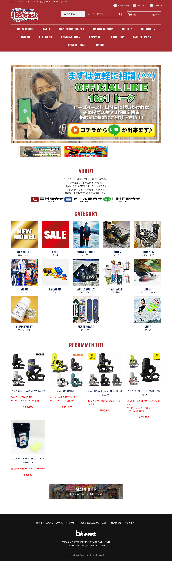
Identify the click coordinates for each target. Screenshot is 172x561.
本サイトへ (129, 522)
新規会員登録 (123, 5)
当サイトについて (44, 522)
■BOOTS (127, 28)
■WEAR (25, 37)
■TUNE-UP (117, 37)
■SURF (100, 45)
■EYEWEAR (45, 37)
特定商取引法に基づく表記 (93, 522)
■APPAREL (95, 37)
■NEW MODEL (25, 28)
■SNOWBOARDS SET (71, 28)
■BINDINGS (148, 28)
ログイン (158, 5)
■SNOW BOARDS (103, 28)
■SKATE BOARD (77, 45)
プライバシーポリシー (66, 522)
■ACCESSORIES (70, 37)
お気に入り (141, 5)
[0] (130, 14)
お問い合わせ (115, 522)
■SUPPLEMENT (141, 37)
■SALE (46, 28)
